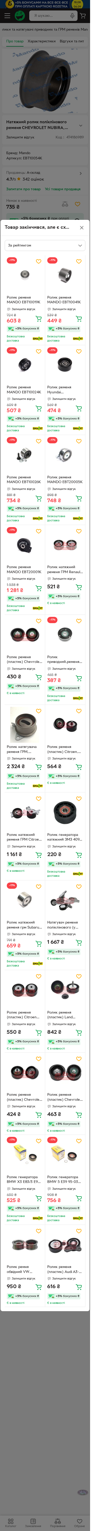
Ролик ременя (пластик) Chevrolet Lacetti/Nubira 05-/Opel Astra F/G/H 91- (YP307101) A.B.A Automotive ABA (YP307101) (25, 660)
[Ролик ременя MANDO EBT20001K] (25, 545)
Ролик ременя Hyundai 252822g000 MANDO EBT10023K (64, 390)
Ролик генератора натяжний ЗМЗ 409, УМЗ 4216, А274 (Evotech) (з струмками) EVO (63, 838)
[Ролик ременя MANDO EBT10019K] (25, 275)
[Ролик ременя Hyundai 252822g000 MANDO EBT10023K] (65, 365)
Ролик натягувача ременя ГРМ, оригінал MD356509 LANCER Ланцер (24, 750)
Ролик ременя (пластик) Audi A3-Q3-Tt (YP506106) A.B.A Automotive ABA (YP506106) (63, 1270)
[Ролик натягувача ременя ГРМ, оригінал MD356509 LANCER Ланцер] (25, 725)
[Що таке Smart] (38, 339)
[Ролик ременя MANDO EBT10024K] (25, 365)
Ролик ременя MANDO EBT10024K (24, 390)
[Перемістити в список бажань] (38, 261)
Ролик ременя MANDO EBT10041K (64, 300)
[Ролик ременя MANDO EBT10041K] (65, 275)
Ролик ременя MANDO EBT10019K (23, 300)
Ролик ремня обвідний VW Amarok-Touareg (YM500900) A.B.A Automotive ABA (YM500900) (23, 1270)
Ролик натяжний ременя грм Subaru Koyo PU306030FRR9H (23, 925)
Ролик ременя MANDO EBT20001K (24, 570)
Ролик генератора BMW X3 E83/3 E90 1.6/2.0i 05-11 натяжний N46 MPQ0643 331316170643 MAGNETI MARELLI (23, 1180)
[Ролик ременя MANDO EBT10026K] (25, 455)
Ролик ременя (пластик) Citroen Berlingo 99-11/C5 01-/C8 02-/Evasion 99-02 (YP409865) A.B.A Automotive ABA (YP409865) (23, 1015)
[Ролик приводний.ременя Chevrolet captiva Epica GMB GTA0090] (65, 635)
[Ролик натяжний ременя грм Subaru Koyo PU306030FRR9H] (25, 900)
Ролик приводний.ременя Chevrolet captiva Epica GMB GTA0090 (64, 660)
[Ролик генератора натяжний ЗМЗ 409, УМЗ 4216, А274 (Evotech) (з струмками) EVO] (65, 813)
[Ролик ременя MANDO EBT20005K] (65, 455)
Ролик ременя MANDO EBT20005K (65, 480)
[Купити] (38, 318)
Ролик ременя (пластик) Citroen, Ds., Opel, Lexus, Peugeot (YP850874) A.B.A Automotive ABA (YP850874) (64, 750)
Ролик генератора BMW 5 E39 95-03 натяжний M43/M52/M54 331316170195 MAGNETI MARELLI (63, 1180)
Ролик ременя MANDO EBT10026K (24, 480)
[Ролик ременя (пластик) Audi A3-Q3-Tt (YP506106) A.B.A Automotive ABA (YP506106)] (65, 1245)
